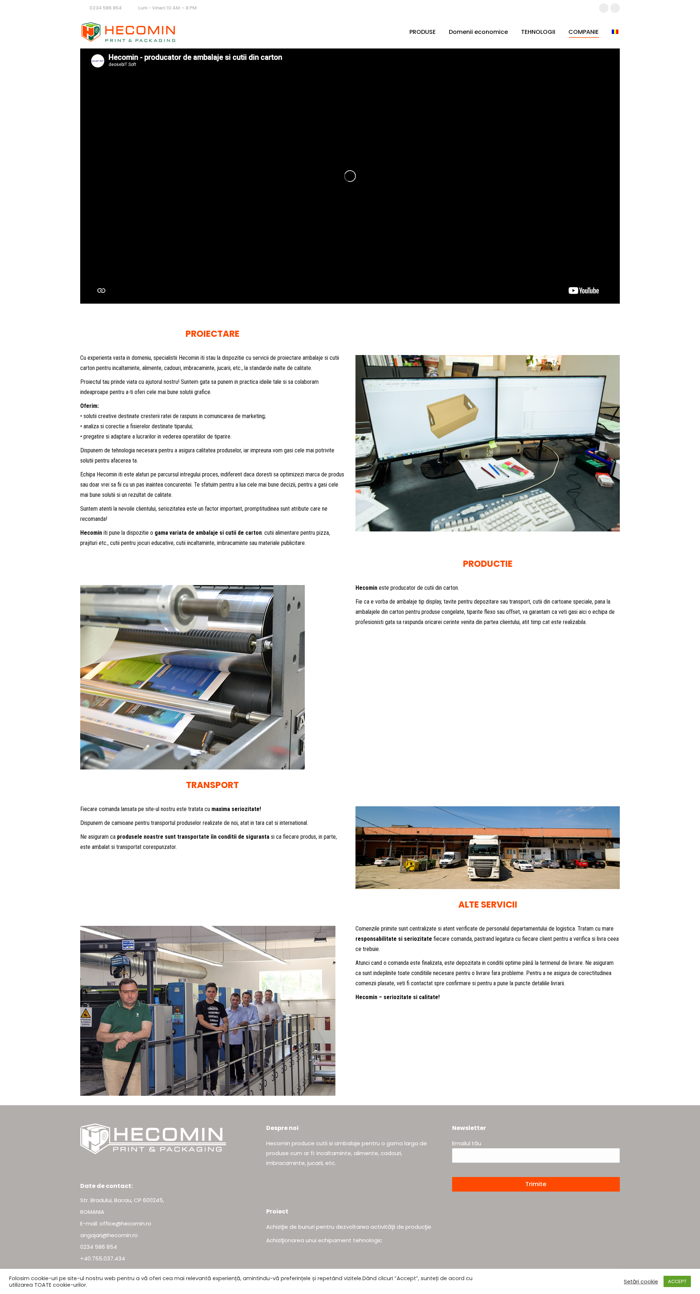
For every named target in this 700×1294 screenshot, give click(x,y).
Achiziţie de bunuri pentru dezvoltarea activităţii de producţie (348, 1227)
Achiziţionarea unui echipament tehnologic (324, 1240)
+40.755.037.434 (102, 1258)
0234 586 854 (105, 7)
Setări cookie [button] (641, 1281)
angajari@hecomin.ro (109, 1235)
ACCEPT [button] (677, 1281)
